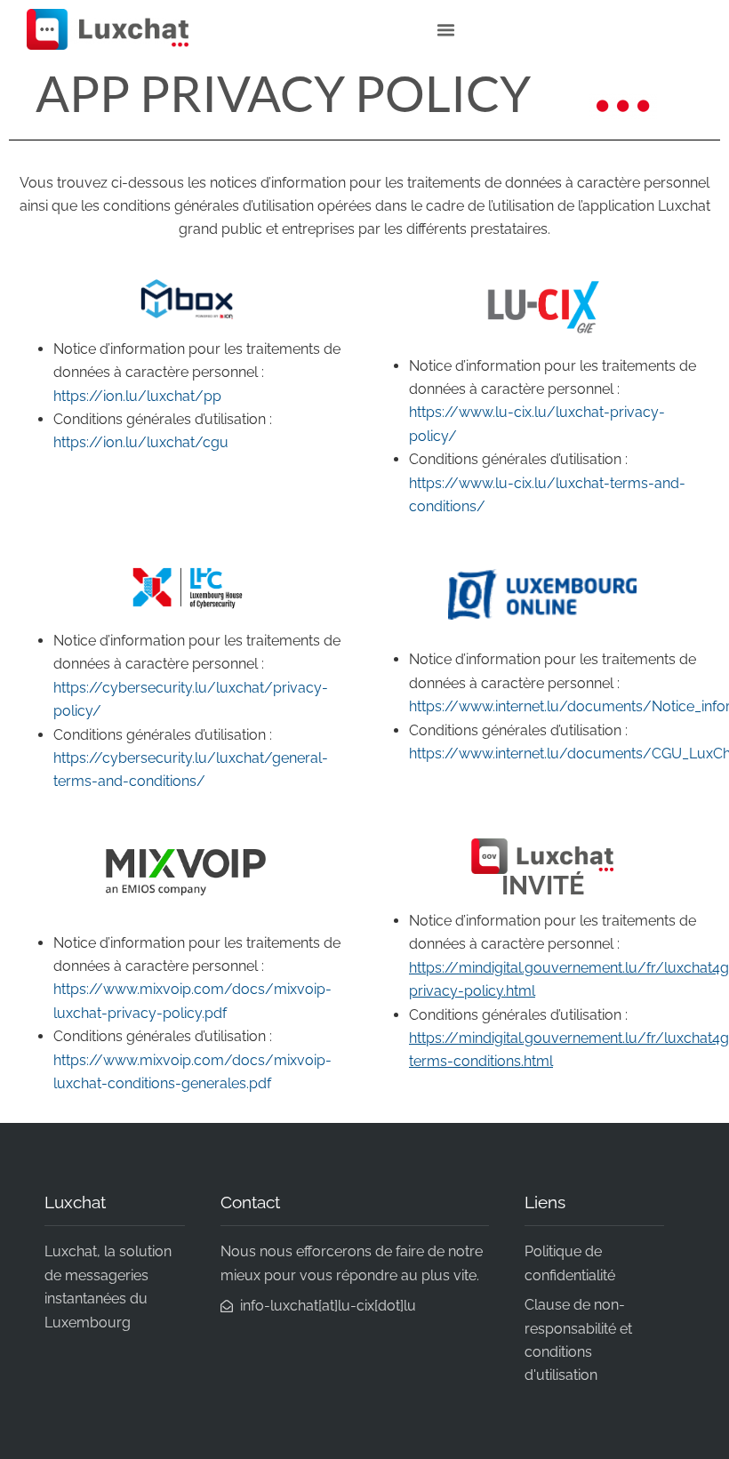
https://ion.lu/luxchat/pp (137, 396)
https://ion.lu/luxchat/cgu (140, 442)
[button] (445, 29)
